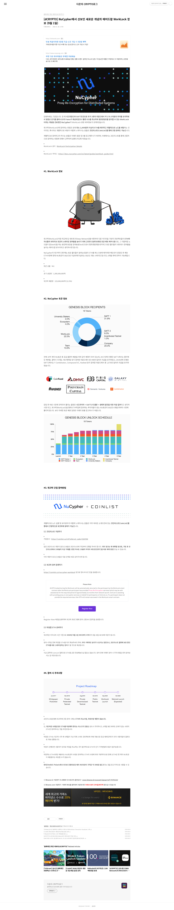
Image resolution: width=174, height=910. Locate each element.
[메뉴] (5, 4)
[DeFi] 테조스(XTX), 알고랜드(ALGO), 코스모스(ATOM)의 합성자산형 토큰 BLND (64, 838)
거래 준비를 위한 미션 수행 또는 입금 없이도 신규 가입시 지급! (67, 44)
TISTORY (87, 906)
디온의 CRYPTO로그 (87, 4)
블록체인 (46, 826)
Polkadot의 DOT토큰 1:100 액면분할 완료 (55, 834)
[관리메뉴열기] (170, 3)
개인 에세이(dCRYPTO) (56, 826)
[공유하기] (51, 818)
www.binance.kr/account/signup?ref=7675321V (100, 780)
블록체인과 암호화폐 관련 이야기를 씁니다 (59, 887)
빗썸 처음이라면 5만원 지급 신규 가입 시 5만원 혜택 (66, 41)
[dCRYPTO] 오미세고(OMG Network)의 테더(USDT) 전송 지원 (60, 836)
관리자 (93, 906)
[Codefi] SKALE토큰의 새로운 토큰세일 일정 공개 (56, 831)
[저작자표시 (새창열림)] (66, 819)
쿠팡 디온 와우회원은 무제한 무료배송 (60, 56)
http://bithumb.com (53, 38)
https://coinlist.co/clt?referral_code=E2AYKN (69, 539)
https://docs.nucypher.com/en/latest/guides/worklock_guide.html (85, 154)
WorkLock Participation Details (69, 146)
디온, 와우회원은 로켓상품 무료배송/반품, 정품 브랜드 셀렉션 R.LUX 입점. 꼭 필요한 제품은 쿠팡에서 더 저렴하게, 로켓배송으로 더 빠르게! (87, 60)
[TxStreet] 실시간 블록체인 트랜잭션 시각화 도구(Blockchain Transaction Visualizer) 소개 (67, 829)
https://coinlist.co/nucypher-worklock (59, 572)
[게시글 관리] (54, 818)
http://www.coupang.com (55, 53)
